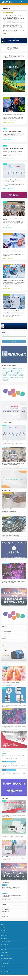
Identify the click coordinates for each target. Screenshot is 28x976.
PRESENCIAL (4, 753)
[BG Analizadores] (14, 739)
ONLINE (6, 885)
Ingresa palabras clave (6, 335)
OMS (9, 368)
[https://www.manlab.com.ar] (14, 411)
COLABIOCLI (14, 375)
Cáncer (5, 375)
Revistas (2, 927)
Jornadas (12, 377)
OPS (10, 370)
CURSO (3, 885)
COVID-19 (5, 370)
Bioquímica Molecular (5, 563)
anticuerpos (5, 377)
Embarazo (21, 375)
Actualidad (5, 128)
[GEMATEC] (14, 195)
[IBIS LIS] (14, 787)
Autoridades (15, 370)
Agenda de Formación (6, 640)
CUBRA (5, 368)
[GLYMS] (14, 549)
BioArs (20, 368)
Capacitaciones (4, 930)
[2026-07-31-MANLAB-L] (14, 40)
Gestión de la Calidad (6, 98)
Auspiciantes (4, 914)
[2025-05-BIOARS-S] (14, 652)
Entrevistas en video (6, 911)
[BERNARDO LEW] (14, 326)
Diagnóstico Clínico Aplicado (8, 12)
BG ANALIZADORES (19, 377)
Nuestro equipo (5, 916)
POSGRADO (4, 761)
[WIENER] (14, 48)
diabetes (5, 379)
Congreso (15, 368)
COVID (21, 370)
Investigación (4, 638)
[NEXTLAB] (14, 392)
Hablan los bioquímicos (5, 941)
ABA (9, 375)
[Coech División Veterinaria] (14, 479)
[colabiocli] (14, 596)
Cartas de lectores (6, 909)
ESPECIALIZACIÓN (8, 761)
